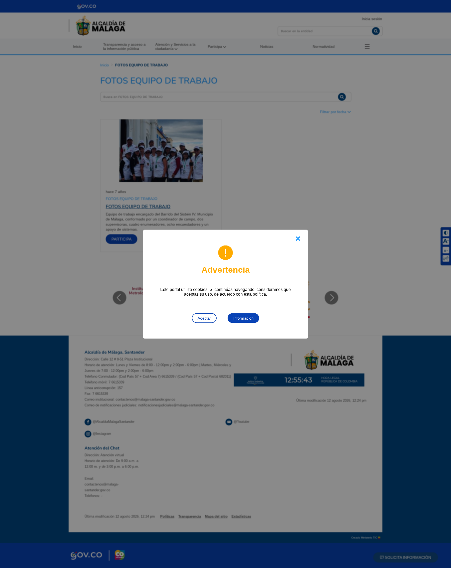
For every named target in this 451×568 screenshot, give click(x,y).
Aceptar (204, 318)
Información (243, 318)
